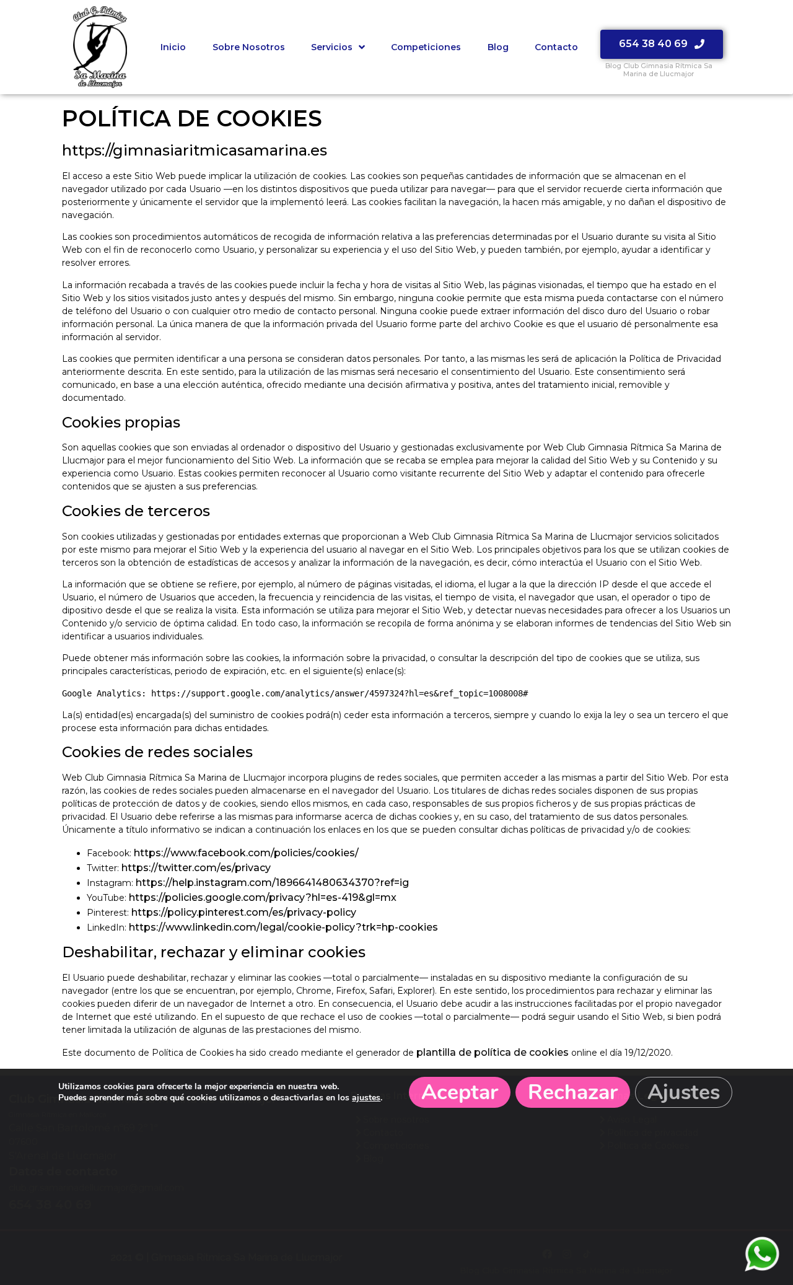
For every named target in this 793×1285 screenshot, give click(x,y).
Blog (498, 47)
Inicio (173, 47)
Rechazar (573, 1092)
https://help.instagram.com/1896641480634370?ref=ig (272, 882)
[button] (661, 44)
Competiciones (426, 47)
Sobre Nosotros (248, 47)
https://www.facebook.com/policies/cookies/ (246, 853)
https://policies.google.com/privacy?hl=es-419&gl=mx (262, 897)
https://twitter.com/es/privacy (196, 868)
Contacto (556, 47)
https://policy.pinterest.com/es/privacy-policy (243, 912)
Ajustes (683, 1092)
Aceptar (459, 1092)
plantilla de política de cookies (492, 1052)
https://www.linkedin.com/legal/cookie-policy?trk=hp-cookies (283, 927)
